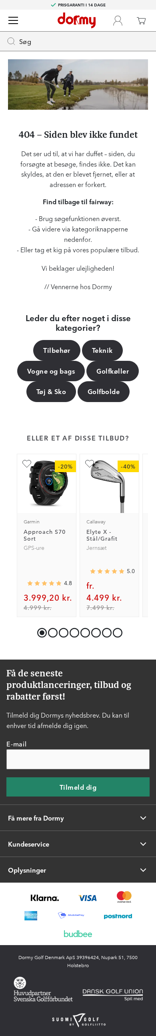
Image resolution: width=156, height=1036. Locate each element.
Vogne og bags (51, 370)
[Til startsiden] (77, 20)
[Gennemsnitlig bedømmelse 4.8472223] (44, 583)
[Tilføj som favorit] (26, 463)
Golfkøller (112, 370)
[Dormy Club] (117, 20)
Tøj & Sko (51, 391)
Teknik (102, 350)
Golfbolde (104, 391)
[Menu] (13, 20)
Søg (25, 41)
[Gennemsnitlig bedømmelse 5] (107, 571)
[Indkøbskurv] (141, 20)
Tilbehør (56, 350)
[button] (51, 631)
